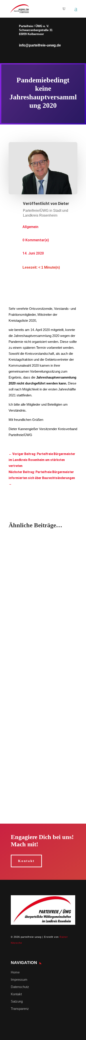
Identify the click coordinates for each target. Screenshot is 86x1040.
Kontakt (26, 861)
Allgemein (30, 227)
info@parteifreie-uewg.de (40, 45)
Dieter (63, 203)
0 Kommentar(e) (35, 240)
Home (15, 972)
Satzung (17, 1001)
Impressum (19, 979)
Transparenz (20, 1008)
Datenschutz (20, 987)
